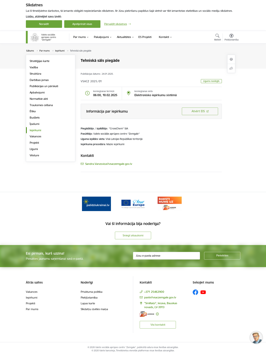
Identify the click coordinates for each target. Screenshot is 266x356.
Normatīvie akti (39, 98)
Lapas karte (88, 303)
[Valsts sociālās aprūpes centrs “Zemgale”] (43, 37)
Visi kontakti (158, 324)
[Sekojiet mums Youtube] (203, 292)
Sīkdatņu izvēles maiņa (94, 309)
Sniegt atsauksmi (133, 235)
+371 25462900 (154, 291)
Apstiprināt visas (82, 24)
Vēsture (34, 155)
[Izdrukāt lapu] (231, 59)
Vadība (34, 67)
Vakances (35, 136)
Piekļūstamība (89, 297)
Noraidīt (44, 24)
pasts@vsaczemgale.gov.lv (160, 297)
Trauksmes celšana (41, 105)
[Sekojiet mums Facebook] (195, 292)
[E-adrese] (147, 314)
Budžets (35, 117)
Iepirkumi (35, 130)
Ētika (33, 111)
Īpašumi (34, 124)
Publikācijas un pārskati (44, 86)
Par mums (32, 309)
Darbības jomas (39, 80)
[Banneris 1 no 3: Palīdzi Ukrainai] (96, 203)
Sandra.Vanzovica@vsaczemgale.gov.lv (108, 164)
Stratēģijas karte (39, 61)
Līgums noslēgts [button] (211, 81)
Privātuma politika (91, 291)
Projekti (34, 142)
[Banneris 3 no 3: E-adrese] (170, 203)
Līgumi (34, 149)
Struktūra (35, 73)
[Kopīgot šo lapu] (231, 68)
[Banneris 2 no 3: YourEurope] (133, 203)
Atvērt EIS (198, 111)
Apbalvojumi (37, 92)
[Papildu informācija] (157, 314)
